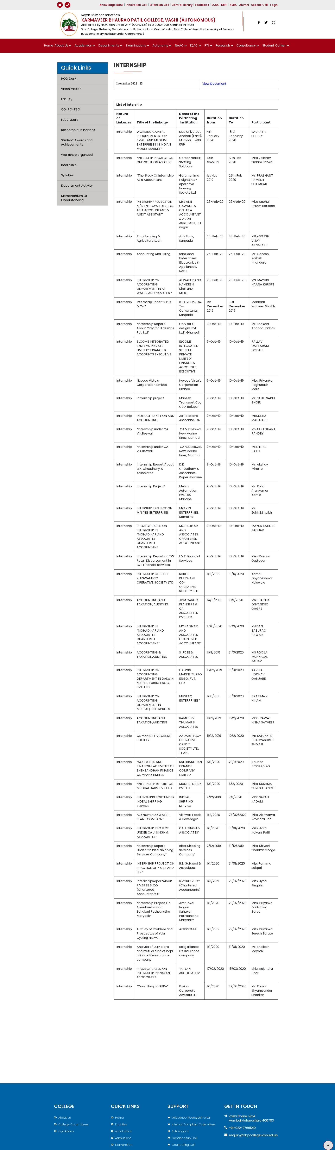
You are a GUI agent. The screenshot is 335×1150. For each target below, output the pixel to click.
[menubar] (168, 45)
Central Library (182, 5)
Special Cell (259, 5)
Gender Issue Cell (184, 1138)
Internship (69, 165)
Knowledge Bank (111, 5)
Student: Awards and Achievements (77, 142)
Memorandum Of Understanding (74, 198)
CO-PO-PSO (70, 109)
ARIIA (233, 5)
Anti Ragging (180, 1131)
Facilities (121, 1124)
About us (64, 1118)
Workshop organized (77, 155)
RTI (206, 45)
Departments (108, 45)
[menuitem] (49, 45)
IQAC (194, 45)
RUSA (215, 5)
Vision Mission (71, 89)
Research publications (78, 130)
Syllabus (67, 175)
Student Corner (274, 45)
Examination (123, 1145)
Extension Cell (159, 5)
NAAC (179, 45)
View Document (214, 83)
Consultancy (246, 45)
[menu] (82, 139)
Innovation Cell (136, 5)
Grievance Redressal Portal (191, 1118)
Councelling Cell (183, 1145)
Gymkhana (66, 1131)
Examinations (136, 45)
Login (274, 5)
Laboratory (69, 120)
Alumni (244, 5)
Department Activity (77, 186)
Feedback (202, 5)
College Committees (73, 1124)
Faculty (66, 99)
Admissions (123, 1138)
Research (222, 45)
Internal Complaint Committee (193, 1124)
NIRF (224, 5)
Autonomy (160, 45)
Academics (83, 45)
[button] (328, 1145)
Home (48, 45)
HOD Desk (68, 79)
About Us (61, 45)
